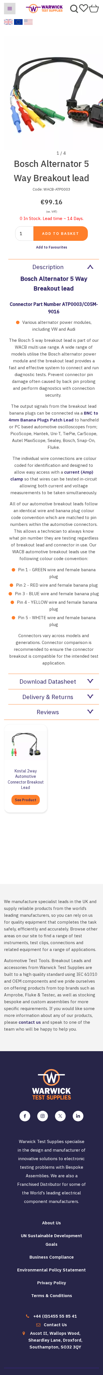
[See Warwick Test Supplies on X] (60, 1116)
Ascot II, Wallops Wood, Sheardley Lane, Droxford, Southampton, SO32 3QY (55, 1340)
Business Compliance (51, 1257)
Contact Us (55, 1324)
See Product (25, 800)
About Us (51, 1222)
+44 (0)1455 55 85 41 (55, 1316)
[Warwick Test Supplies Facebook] (24, 1116)
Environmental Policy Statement (51, 1270)
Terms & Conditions (51, 1295)
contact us (30, 1022)
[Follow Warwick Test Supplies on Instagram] (42, 1116)
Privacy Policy (51, 1282)
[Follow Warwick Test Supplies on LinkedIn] (78, 1116)
